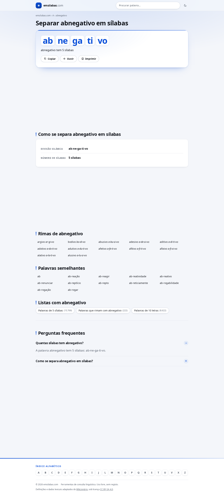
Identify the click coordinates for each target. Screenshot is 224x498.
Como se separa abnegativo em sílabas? (64, 361)
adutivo (78, 248)
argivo (45, 241)
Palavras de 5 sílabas (55, 310)
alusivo (77, 255)
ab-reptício (74, 283)
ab (38, 276)
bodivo (76, 241)
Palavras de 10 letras (150, 310)
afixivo (168, 248)
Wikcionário (82, 489)
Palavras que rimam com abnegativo (103, 310)
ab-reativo (166, 276)
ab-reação (74, 276)
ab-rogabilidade (169, 283)
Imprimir (90, 58)
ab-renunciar (45, 283)
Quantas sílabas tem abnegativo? (59, 343)
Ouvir (70, 58)
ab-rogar (73, 289)
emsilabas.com (43, 15)
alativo (46, 255)
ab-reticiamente (138, 283)
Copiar (52, 58)
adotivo (47, 248)
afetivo (108, 248)
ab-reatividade (137, 276)
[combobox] (148, 5)
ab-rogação (44, 289)
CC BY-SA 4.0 (106, 489)
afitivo (137, 248)
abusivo (109, 241)
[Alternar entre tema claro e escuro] (185, 5)
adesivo (139, 241)
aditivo (169, 241)
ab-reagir (104, 276)
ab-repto (104, 283)
